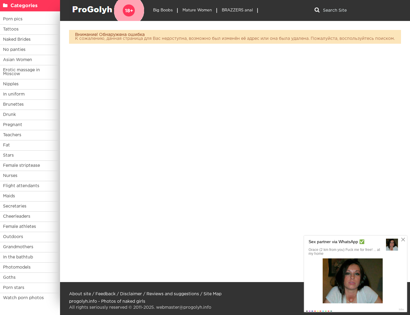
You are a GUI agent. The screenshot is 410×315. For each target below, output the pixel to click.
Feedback (105, 294)
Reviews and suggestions (172, 294)
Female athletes (19, 226)
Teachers (12, 135)
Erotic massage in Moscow (21, 72)
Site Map (212, 294)
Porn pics (13, 19)
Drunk (9, 114)
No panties (14, 50)
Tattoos (11, 29)
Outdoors (13, 237)
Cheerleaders (16, 216)
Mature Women (197, 10)
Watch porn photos (23, 298)
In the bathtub (18, 257)
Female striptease (21, 165)
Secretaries (14, 206)
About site (80, 294)
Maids (9, 196)
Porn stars (13, 288)
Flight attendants (21, 186)
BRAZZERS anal (237, 10)
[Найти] (317, 10)
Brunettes (13, 104)
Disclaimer (131, 294)
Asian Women (17, 60)
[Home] (106, 10)
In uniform (14, 94)
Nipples (11, 84)
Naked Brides (17, 39)
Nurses (10, 176)
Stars (8, 155)
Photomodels (17, 267)
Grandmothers (18, 247)
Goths (9, 277)
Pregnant (12, 125)
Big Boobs (163, 10)
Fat (6, 145)
